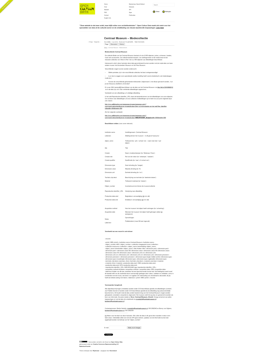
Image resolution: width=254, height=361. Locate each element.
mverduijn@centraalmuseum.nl (146, 299)
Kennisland (113, 351)
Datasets (131, 7)
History (122, 44)
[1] (120, 87)
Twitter (157, 11)
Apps (130, 12)
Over (105, 7)
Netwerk (106, 10)
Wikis (105, 47)
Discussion (114, 44)
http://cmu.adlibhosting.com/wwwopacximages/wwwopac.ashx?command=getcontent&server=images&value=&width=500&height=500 (135, 116)
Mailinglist (168, 11)
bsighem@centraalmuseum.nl (114, 301)
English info (107, 18)
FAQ (105, 12)
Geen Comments (139, 42)
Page (106, 44)
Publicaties (132, 15)
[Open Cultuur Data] (87, 13)
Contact (106, 15)
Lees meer (160, 28)
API (130, 10)
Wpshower (96, 351)
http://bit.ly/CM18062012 (165, 87)
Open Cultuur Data (116, 342)
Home (106, 4)
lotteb (108, 42)
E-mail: (106, 327)
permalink (130, 42)
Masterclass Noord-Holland (136, 4)
